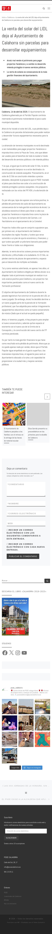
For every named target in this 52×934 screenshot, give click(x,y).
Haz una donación (10, 904)
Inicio (4, 17)
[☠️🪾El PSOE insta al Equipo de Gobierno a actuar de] (42, 723)
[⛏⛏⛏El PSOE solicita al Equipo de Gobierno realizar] (9, 739)
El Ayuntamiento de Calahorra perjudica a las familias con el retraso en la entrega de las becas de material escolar (13, 434)
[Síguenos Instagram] (13, 2)
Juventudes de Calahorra (12, 896)
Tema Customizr (39, 922)
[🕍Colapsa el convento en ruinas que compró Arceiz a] (26, 706)
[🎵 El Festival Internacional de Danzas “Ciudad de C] (9, 723)
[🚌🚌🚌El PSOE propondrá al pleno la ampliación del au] (9, 755)
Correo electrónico (22, 513)
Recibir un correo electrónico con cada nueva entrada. (26, 547)
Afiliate (6, 900)
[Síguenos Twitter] (9, 2)
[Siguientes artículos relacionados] (47, 396)
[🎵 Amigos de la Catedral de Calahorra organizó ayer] (26, 723)
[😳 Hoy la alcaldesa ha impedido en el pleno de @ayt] (26, 739)
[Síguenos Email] (2, 2)
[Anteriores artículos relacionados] (41, 396)
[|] (6, 8)
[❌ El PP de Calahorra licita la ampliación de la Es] (42, 706)
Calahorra (10, 17)
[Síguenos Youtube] (17, 2)
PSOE (6, 893)
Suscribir (11, 838)
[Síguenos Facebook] (6, 2)
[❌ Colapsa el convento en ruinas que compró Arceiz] (9, 706)
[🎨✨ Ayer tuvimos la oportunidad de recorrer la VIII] (42, 739)
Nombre (13, 504)
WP (18, 922)
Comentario (16, 484)
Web (10, 523)
